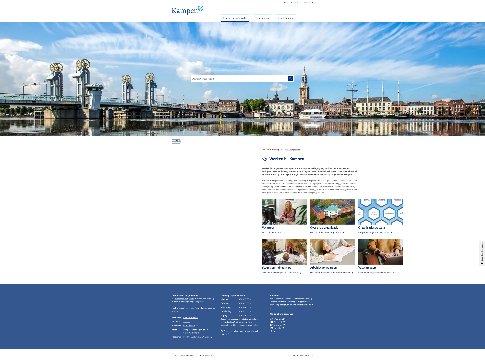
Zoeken (290, 78)
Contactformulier (192, 317)
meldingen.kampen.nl (185, 298)
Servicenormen (186, 355)
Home (286, 2)
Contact (294, 2)
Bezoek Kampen (285, 18)
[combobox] (238, 79)
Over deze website (204, 355)
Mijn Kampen (305, 2)
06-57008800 (190, 325)
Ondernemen (262, 18)
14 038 (186, 321)
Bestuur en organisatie (235, 18)
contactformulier (304, 304)
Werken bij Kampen (293, 150)
